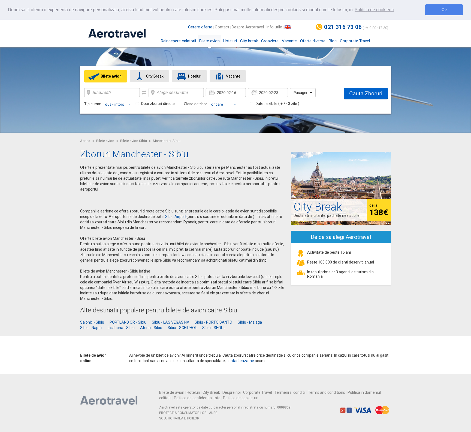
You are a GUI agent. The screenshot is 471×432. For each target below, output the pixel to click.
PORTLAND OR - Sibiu (128, 322)
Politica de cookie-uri (240, 398)
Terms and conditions (326, 392)
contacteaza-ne (240, 361)
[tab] (105, 76)
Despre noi (231, 392)
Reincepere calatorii (178, 41)
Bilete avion (209, 41)
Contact (222, 27)
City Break (211, 392)
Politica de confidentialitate (197, 398)
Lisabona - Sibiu (121, 328)
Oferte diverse (312, 41)
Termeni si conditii (290, 392)
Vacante (289, 41)
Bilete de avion (171, 392)
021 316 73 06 (343, 27)
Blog (333, 41)
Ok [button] (444, 10)
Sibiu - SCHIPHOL (182, 328)
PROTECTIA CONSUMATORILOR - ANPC (188, 413)
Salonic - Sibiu (92, 322)
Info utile (274, 27)
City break (249, 41)
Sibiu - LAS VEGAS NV (170, 322)
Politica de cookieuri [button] (374, 9)
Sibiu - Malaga (250, 322)
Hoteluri (230, 41)
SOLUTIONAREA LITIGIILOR (179, 418)
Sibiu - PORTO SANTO (213, 322)
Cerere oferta (200, 27)
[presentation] (105, 76)
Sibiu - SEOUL (213, 328)
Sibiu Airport (175, 216)
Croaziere (270, 41)
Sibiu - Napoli (91, 328)
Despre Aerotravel (248, 27)
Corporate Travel (355, 41)
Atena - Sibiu (151, 328)
